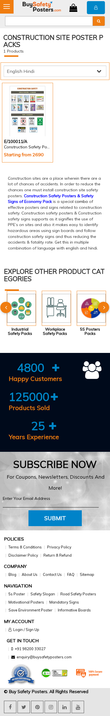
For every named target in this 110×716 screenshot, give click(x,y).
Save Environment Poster (30, 610)
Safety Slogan (42, 594)
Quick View (20, 121)
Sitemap (87, 574)
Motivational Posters (26, 602)
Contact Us (52, 574)
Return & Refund (57, 555)
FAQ (70, 574)
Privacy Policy (59, 547)
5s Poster (16, 594)
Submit (55, 518)
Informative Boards (74, 610)
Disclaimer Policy (23, 555)
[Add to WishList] (40, 121)
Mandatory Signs (64, 602)
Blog (12, 574)
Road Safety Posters (78, 594)
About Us (30, 574)
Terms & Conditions (25, 547)
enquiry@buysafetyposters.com (44, 657)
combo (81, 201)
